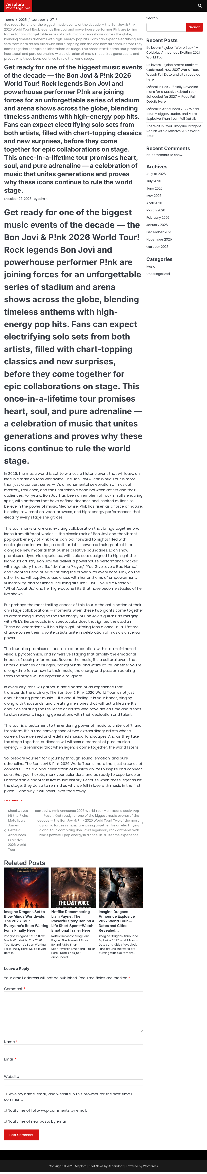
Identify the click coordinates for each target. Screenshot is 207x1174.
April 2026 (154, 203)
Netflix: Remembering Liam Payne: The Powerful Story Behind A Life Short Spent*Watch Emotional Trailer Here (72, 921)
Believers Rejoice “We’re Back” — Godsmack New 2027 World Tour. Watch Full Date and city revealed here (173, 72)
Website (11, 1076)
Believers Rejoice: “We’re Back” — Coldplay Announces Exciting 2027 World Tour (173, 52)
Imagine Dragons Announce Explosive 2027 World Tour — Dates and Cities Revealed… (117, 921)
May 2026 (154, 195)
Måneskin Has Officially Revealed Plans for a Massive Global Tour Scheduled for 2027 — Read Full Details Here (172, 94)
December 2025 (159, 232)
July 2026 (153, 181)
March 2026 (155, 210)
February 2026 (157, 217)
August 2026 (156, 174)
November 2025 (159, 239)
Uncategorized (14, 800)
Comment (14, 988)
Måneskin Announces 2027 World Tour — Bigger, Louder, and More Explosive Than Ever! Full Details (172, 114)
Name (11, 1041)
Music (150, 266)
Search (152, 18)
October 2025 (157, 246)
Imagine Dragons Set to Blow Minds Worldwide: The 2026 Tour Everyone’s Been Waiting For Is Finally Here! (26, 921)
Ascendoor (116, 1166)
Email (10, 1059)
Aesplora (15, 4)
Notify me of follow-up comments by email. (47, 1110)
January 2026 (157, 225)
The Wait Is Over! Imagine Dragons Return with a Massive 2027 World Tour (173, 131)
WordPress (150, 1166)
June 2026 (154, 188)
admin (43, 198)
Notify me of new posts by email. (37, 1121)
